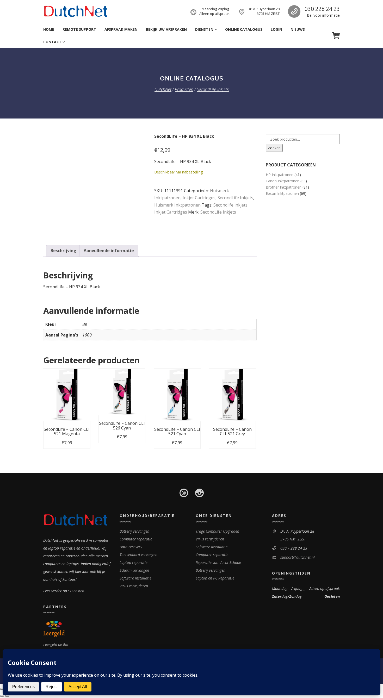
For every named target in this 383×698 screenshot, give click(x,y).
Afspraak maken (121, 29)
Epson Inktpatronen (282, 193)
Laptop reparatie (133, 562)
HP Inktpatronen (279, 174)
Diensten (204, 29)
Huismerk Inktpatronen (177, 205)
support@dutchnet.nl (297, 557)
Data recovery (131, 546)
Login (276, 29)
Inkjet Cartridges (199, 198)
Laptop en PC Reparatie (215, 578)
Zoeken (274, 147)
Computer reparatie (136, 539)
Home (48, 29)
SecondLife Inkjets (235, 198)
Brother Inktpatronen (283, 187)
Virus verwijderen (134, 585)
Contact (52, 41)
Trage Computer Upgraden (217, 531)
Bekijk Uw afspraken (166, 29)
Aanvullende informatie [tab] (109, 250)
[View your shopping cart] (336, 35)
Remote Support (79, 29)
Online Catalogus (243, 29)
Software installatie (135, 578)
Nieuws (298, 29)
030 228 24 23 (322, 9)
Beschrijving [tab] (63, 250)
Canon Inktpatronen (282, 180)
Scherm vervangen (134, 570)
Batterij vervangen (134, 531)
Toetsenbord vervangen (138, 554)
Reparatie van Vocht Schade (218, 562)
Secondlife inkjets (230, 205)
